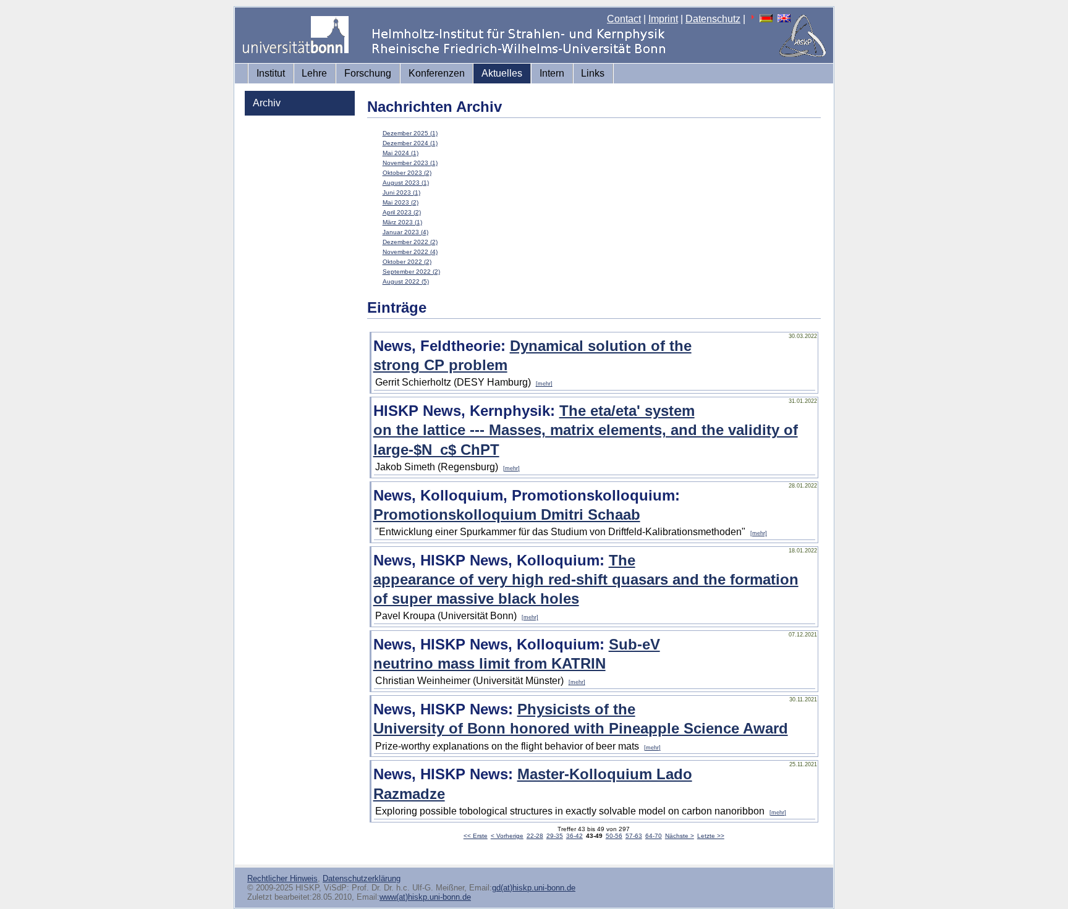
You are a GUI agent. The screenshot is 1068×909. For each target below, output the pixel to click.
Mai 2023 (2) (400, 202)
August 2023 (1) (406, 182)
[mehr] (544, 384)
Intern (552, 73)
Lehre (314, 73)
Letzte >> (710, 835)
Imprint (663, 19)
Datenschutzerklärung (361, 878)
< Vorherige (507, 835)
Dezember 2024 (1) (410, 143)
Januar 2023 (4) (405, 232)
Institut (270, 73)
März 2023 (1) (402, 222)
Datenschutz (712, 19)
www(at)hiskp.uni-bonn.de (425, 897)
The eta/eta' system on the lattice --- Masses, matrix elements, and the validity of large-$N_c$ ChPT (585, 429)
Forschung (367, 73)
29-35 (554, 835)
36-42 (574, 835)
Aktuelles (501, 73)
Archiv (267, 103)
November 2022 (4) (410, 251)
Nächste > (679, 835)
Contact (624, 19)
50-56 (614, 835)
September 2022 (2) (411, 271)
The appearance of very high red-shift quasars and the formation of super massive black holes (586, 579)
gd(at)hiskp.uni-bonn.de (533, 887)
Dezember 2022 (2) (410, 242)
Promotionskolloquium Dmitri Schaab (506, 514)
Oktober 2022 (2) (407, 261)
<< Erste (476, 835)
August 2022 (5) (406, 281)
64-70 (653, 835)
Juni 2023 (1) (401, 192)
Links (592, 73)
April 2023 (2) (402, 212)
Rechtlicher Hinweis (282, 878)
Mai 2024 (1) (400, 153)
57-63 (633, 835)
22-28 (535, 835)
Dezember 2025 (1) (410, 133)
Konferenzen (437, 73)
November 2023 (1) (410, 162)
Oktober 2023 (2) (407, 172)
